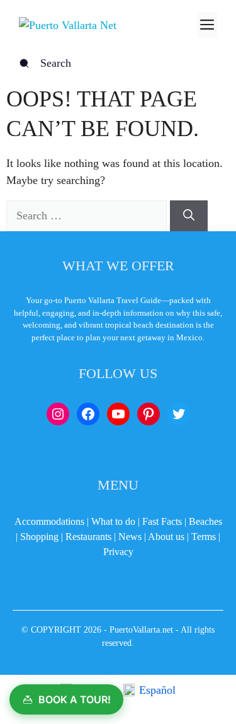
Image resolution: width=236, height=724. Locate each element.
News (130, 536)
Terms (203, 536)
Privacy (118, 551)
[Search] (189, 215)
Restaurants (88, 536)
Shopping (39, 536)
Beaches (205, 521)
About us (166, 536)
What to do (113, 521)
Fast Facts (162, 521)
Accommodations (49, 521)
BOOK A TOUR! (74, 699)
